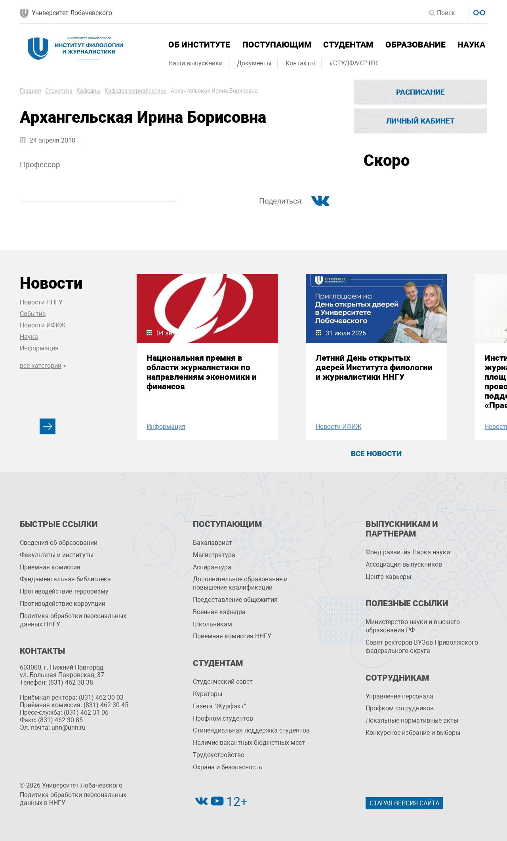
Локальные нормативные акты (412, 720)
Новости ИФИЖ (43, 325)
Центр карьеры (388, 576)
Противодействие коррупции (62, 603)
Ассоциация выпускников (404, 564)
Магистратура (214, 555)
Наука (471, 44)
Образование (415, 44)
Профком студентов (223, 718)
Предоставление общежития (235, 599)
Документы (254, 63)
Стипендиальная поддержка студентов (251, 730)
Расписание (420, 92)
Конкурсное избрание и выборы (413, 732)
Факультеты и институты (56, 555)
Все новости (376, 453)
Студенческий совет (223, 681)
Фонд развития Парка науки (408, 552)
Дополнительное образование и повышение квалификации (240, 583)
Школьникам (212, 624)
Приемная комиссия (50, 567)
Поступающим (276, 44)
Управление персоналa (399, 696)
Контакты (300, 63)
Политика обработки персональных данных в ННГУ (73, 799)
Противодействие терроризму (64, 591)
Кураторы (207, 694)
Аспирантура (212, 567)
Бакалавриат (212, 542)
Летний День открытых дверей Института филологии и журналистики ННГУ (374, 367)
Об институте (199, 44)
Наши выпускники (195, 63)
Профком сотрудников (400, 708)
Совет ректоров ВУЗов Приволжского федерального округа (422, 647)
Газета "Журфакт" (219, 706)
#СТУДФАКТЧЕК (353, 63)
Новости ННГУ (41, 302)
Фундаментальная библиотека (65, 579)
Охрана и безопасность (227, 767)
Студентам (348, 44)
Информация (39, 348)
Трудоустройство (218, 755)
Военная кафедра (219, 612)
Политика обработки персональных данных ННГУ (73, 620)
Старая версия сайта (404, 803)
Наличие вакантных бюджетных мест (249, 742)
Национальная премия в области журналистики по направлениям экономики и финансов (202, 372)
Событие (33, 314)
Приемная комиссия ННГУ (232, 636)
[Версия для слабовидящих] (478, 12)
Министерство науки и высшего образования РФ (413, 626)
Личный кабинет (420, 121)
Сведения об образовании (58, 542)
